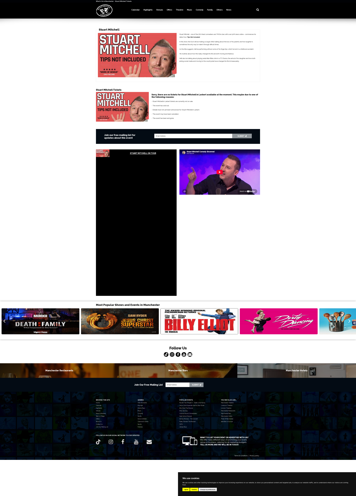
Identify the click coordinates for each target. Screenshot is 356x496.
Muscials (140, 405)
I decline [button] (194, 489)
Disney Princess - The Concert (188, 419)
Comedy (140, 413)
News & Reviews (101, 413)
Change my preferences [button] (207, 489)
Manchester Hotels (226, 416)
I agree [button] (186, 489)
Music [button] (189, 10)
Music (139, 411)
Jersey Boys (183, 427)
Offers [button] (169, 10)
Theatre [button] (179, 10)
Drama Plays (141, 408)
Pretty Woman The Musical (187, 421)
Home (98, 402)
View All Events (142, 402)
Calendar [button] (135, 10)
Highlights (99, 408)
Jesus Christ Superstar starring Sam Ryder (191, 405)
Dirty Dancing (183, 411)
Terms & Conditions (241, 456)
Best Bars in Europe (227, 421)
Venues (98, 411)
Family (140, 416)
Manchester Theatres (227, 402)
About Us (99, 421)
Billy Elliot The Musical (186, 408)
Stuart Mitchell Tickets (123, 1)
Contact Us (99, 424)
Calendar (98, 405)
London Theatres (226, 408)
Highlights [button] (148, 10)
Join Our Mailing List (102, 427)
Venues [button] (159, 10)
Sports (140, 424)
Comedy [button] (199, 10)
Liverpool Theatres (226, 405)
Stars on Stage (100, 416)
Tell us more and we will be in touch (219, 445)
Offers (98, 419)
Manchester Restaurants (228, 411)
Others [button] (219, 10)
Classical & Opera (143, 421)
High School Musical (185, 416)
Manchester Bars (226, 413)
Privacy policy (254, 456)
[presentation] (4, 320)
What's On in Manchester (105, 1)
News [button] (228, 10)
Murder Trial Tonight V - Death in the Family (192, 402)
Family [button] (210, 10)
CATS (181, 424)
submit (241, 136)
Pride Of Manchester (227, 419)
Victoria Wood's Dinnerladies (188, 413)
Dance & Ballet (142, 419)
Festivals (140, 427)
